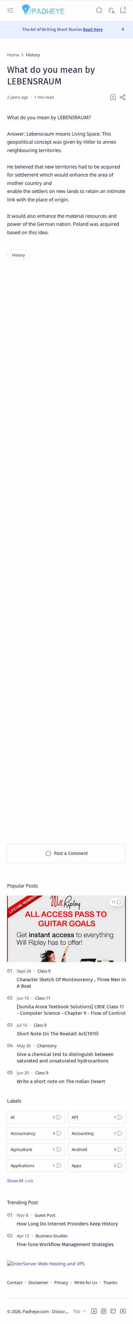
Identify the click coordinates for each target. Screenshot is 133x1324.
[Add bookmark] (113, 97)
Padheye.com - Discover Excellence (56, 1311)
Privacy (61, 1282)
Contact (14, 1282)
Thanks (110, 1282)
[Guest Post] (45, 1215)
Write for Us (85, 1282)
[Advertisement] (66, 558)
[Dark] (111, 10)
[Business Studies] (51, 1236)
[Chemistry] (47, 1045)
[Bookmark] (122, 10)
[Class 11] (42, 998)
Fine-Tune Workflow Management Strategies (65, 1244)
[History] (18, 255)
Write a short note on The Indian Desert (61, 1081)
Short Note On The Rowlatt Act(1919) (57, 1034)
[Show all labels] (20, 1180)
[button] (116, 902)
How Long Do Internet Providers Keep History (67, 1224)
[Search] (99, 10)
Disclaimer (38, 1282)
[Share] (122, 97)
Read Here (93, 29)
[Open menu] (10, 10)
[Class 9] (43, 971)
